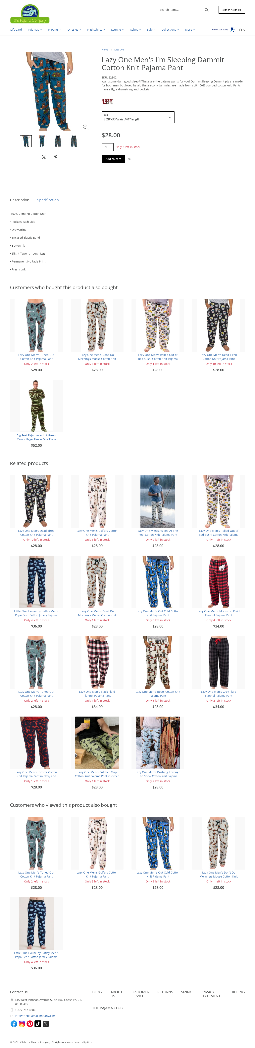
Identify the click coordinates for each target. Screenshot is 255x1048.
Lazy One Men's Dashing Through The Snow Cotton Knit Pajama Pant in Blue (157, 776)
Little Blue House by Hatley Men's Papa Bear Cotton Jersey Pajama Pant (36, 615)
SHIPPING (237, 992)
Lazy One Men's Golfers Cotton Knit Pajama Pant (97, 533)
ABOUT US (117, 994)
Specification (48, 200)
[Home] (30, 14)
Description (19, 200)
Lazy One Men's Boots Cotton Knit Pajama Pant (157, 693)
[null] (44, 157)
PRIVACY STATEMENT (210, 994)
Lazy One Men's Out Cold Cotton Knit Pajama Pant (157, 613)
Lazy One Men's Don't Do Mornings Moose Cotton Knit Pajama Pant (97, 359)
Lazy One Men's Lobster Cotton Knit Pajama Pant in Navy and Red (36, 776)
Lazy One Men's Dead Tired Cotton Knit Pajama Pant (218, 357)
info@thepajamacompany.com (35, 1016)
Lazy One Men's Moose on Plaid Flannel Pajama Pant (219, 613)
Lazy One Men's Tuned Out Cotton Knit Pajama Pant (36, 357)
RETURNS (165, 992)
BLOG (97, 992)
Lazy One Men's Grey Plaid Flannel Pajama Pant (218, 693)
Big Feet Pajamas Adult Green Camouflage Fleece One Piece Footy (36, 439)
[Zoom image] (86, 128)
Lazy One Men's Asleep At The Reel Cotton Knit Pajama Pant (158, 533)
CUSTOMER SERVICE (139, 994)
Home (105, 49)
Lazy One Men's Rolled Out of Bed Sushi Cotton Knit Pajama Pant (158, 359)
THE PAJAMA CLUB (107, 1007)
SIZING (186, 992)
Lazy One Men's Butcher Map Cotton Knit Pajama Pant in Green (97, 774)
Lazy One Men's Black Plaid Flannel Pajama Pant (97, 693)
